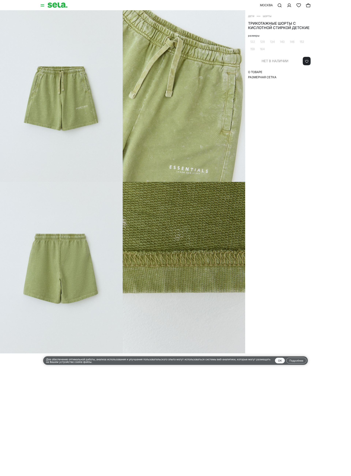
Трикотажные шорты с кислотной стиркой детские (279, 25)
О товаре (255, 72)
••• (259, 16)
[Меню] (42, 5)
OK (280, 360)
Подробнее (296, 360)
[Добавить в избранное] (307, 61)
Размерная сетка (262, 77)
